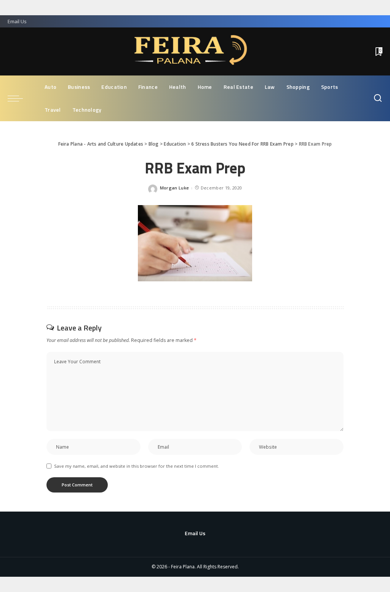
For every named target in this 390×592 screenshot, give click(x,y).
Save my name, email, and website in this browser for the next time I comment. (136, 466)
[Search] (377, 98)
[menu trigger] (19, 98)
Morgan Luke (174, 188)
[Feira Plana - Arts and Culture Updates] (195, 51)
